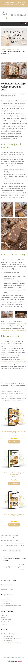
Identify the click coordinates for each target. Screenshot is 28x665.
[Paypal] (12, 661)
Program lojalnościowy (7, 624)
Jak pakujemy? (5, 621)
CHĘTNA (16, 4)
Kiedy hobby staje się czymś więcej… (11, 391)
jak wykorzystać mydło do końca (10, 540)
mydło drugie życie (6, 543)
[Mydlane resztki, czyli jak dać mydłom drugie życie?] (14, 70)
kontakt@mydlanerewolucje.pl (12, 643)
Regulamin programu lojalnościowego (11, 605)
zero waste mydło (19, 545)
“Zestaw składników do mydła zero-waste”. (13, 330)
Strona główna (11, 95)
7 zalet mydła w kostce (7, 396)
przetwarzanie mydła (19, 543)
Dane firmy (4, 615)
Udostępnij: (4, 550)
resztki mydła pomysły (7, 545)
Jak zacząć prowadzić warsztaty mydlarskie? (13, 393)
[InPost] (16, 661)
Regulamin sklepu (5, 599)
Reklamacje (4, 587)
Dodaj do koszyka (14, 442)
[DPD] (8, 661)
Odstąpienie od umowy (7, 589)
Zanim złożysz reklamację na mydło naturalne (13, 400)
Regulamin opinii (5, 603)
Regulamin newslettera (7, 601)
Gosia (4, 94)
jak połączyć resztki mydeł (8, 537)
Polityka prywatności (6, 585)
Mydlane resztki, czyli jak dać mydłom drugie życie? (13, 86)
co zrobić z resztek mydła (12, 535)
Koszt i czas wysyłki (6, 619)
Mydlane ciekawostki (13, 49)
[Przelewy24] (20, 661)
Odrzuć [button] (22, 4)
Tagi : (2, 535)
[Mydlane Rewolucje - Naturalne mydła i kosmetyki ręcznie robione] (14, 15)
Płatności (3, 617)
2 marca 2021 (14, 94)
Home (3, 49)
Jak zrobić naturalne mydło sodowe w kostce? (13, 398)
